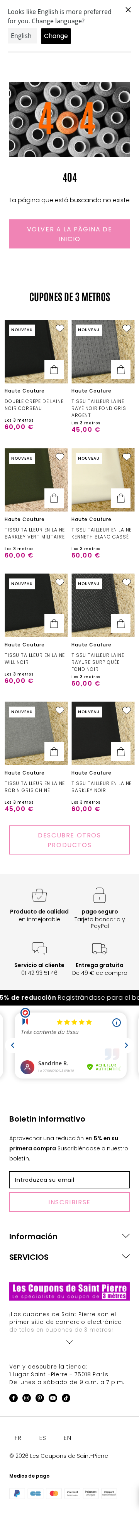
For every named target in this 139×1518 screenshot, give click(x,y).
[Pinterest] (40, 1399)
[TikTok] (66, 1399)
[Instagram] (26, 1399)
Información (33, 1236)
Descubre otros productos (69, 840)
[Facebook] (13, 1399)
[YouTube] (53, 1399)
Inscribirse (69, 1202)
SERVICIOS (29, 1257)
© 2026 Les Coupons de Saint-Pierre (58, 1456)
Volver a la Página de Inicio (69, 234)
